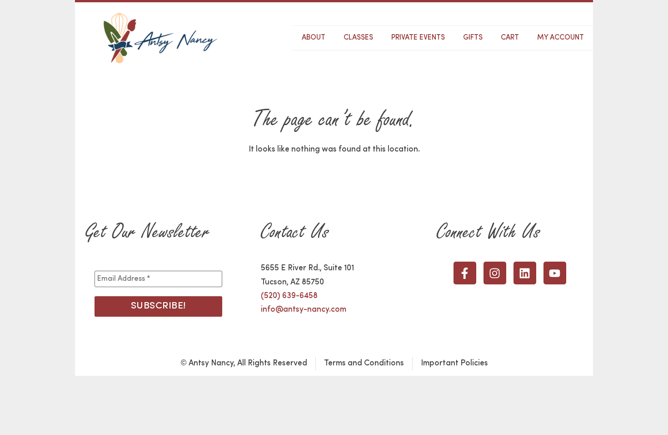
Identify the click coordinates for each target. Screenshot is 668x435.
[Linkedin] (524, 273)
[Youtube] (554, 273)
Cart (510, 37)
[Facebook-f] (465, 273)
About (313, 37)
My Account (560, 37)
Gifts (473, 37)
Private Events (418, 37)
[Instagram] (495, 273)
